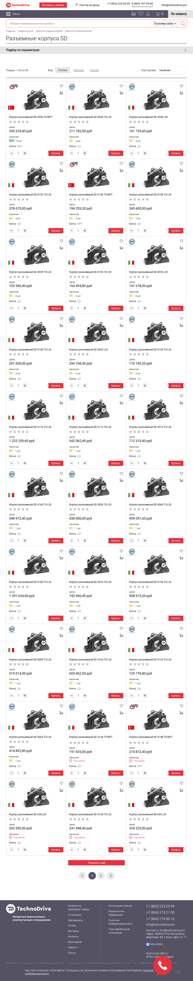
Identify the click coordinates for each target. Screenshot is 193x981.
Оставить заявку (53, 5)
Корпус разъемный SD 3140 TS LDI (30, 349)
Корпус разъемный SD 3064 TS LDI (30, 736)
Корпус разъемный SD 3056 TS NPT (30, 116)
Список (94, 70)
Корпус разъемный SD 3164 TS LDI (90, 659)
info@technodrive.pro (174, 5)
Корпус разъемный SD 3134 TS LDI (150, 659)
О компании (74, 914)
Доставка (73, 931)
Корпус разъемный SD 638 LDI (27, 814)
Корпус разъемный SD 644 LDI (147, 814)
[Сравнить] (61, 93)
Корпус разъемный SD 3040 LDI (148, 116)
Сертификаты (75, 920)
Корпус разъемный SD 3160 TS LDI (30, 504)
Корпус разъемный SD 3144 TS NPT (91, 736)
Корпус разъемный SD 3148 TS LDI (150, 194)
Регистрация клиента (120, 905)
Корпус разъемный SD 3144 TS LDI (90, 814)
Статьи (72, 952)
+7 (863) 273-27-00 (160, 912)
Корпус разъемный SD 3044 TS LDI (90, 116)
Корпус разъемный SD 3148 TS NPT (150, 736)
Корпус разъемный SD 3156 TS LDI (150, 581)
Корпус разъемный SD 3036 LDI (148, 271)
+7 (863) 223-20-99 (118, 3)
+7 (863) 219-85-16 (160, 919)
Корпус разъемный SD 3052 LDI (88, 349)
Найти (183, 23)
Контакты (73, 936)
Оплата (72, 925)
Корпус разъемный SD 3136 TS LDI (90, 271)
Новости (72, 947)
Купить (55, 153)
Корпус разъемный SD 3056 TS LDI (90, 504)
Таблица (78, 70)
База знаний (75, 942)
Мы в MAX (156, 944)
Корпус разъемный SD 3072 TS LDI (150, 426)
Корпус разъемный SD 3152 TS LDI (30, 194)
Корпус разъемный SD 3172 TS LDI (90, 426)
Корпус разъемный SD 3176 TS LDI (30, 426)
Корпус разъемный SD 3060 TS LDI (150, 504)
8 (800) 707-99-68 (142, 3)
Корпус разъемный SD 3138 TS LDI (150, 349)
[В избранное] (61, 86)
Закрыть (178, 972)
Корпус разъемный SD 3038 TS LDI (30, 271)
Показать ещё (96, 862)
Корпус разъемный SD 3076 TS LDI (90, 581)
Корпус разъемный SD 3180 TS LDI (30, 581)
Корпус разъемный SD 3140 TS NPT (91, 194)
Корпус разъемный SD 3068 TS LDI (30, 659)
